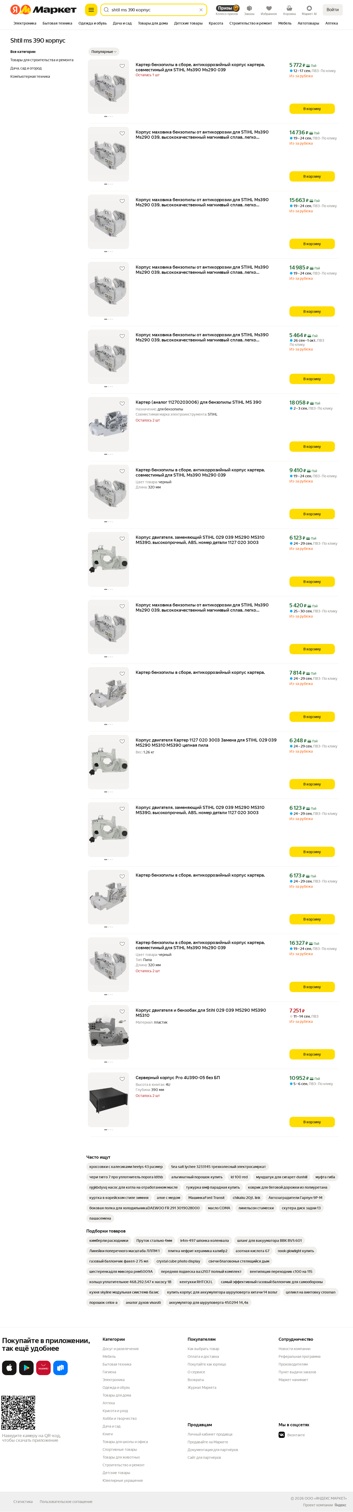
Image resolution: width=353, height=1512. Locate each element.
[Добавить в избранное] (122, 66)
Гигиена (109, 1372)
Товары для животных (121, 1457)
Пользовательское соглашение (66, 1502)
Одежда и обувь (116, 1387)
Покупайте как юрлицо (207, 1364)
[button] (103, 52)
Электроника (114, 1380)
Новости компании (294, 1349)
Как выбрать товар (203, 1349)
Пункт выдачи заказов (297, 1372)
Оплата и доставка (203, 1356)
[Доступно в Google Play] (26, 1374)
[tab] (25, 24)
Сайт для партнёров (204, 1457)
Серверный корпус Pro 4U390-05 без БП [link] (178, 1077)
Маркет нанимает (293, 1380)
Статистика (23, 1502)
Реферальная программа (299, 1356)
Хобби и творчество (120, 1418)
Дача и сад (111, 1426)
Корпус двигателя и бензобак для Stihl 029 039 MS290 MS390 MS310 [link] (201, 1013)
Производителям (293, 1364)
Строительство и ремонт (124, 1465)
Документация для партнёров (213, 1450)
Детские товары (116, 1473)
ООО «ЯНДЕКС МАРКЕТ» (326, 1498)
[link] (126, 1167)
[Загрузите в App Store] (9, 1374)
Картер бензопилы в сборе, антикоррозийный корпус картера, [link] (200, 672)
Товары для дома (117, 1395)
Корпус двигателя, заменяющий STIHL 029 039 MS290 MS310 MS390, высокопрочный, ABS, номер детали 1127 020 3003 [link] (200, 540)
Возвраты (196, 1380)
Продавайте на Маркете (208, 1442)
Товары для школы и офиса (125, 1442)
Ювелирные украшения (123, 1480)
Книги (108, 1434)
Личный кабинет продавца (210, 1434)
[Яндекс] (340, 1505)
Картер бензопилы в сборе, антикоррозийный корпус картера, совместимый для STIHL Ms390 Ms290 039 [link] (200, 67)
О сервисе (196, 1372)
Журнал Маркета (202, 1387)
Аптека (109, 1403)
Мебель (109, 1356)
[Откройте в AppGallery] (43, 1374)
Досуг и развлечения (121, 1349)
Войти (333, 9)
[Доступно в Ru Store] (60, 1374)
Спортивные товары (120, 1449)
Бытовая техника (117, 1364)
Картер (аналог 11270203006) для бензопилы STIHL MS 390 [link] (199, 402)
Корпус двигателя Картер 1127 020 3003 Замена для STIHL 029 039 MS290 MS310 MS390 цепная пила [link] (206, 742)
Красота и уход (115, 1411)
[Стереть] (201, 9)
